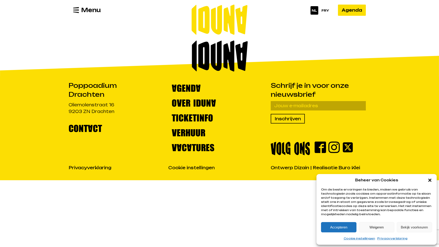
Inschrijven (288, 118)
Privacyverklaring (392, 238)
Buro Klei (349, 167)
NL (314, 10)
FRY (325, 10)
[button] (430, 180)
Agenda (352, 10)
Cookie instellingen (359, 238)
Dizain (301, 167)
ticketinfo (192, 117)
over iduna (194, 102)
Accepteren (338, 227)
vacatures (193, 147)
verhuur (188, 132)
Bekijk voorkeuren (414, 227)
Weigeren (376, 227)
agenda (186, 88)
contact (85, 128)
